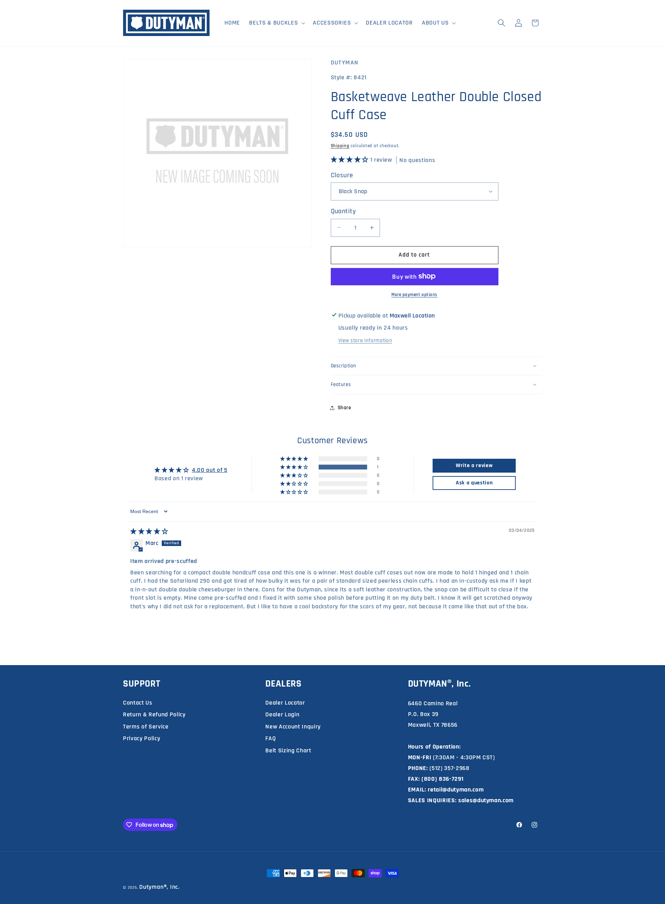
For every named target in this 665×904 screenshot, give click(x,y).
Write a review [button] (474, 465)
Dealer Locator (285, 703)
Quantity (343, 211)
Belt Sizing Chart (288, 750)
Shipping (340, 146)
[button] (276, 23)
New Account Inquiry (293, 727)
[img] (149, 532)
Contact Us (137, 703)
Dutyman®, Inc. (159, 887)
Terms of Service (146, 727)
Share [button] (344, 407)
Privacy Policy (141, 738)
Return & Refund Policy (154, 714)
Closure (342, 174)
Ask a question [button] (474, 482)
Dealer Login (282, 714)
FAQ (270, 738)
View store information (365, 340)
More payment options (414, 294)
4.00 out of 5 (210, 470)
